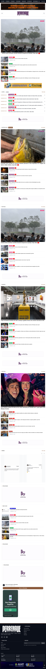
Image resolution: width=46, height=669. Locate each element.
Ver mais (43, 450)
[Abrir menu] (2, 13)
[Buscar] (44, 13)
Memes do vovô (27, 629)
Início (2, 642)
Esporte (25, 631)
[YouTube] (7, 637)
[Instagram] (2, 637)
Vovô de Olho (26, 628)
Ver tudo (43, 91)
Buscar (43, 643)
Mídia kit (2, 645)
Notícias (25, 634)
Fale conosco (3, 647)
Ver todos (43, 127)
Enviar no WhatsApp (23, 588)
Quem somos (3, 644)
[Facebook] (4, 637)
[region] (20, 1)
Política (25, 633)
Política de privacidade (5, 648)
